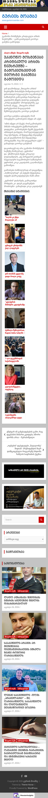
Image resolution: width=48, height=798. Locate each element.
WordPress (32, 788)
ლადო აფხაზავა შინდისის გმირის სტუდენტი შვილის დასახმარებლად (22, 600)
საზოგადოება (14, 563)
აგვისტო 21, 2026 (11, 711)
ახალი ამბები (10, 53)
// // (21, 84)
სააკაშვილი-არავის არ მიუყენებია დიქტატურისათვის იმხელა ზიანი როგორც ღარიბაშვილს (22, 649)
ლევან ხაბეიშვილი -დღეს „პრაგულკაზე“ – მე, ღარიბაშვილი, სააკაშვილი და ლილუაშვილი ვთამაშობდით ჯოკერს (22, 701)
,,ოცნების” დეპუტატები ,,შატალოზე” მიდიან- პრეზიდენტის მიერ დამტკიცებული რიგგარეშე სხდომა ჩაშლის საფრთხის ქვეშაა (24, 450)
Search (41, 520)
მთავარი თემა (23, 53)
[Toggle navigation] (5, 27)
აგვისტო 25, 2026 (11, 659)
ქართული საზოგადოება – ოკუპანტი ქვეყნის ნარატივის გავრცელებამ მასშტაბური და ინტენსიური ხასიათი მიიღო (24, 753)
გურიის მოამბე (19, 16)
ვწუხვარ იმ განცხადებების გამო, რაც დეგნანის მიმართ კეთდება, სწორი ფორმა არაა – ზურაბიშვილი (25, 435)
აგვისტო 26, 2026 (11, 607)
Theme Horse (27, 784)
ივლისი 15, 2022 (11, 84)
